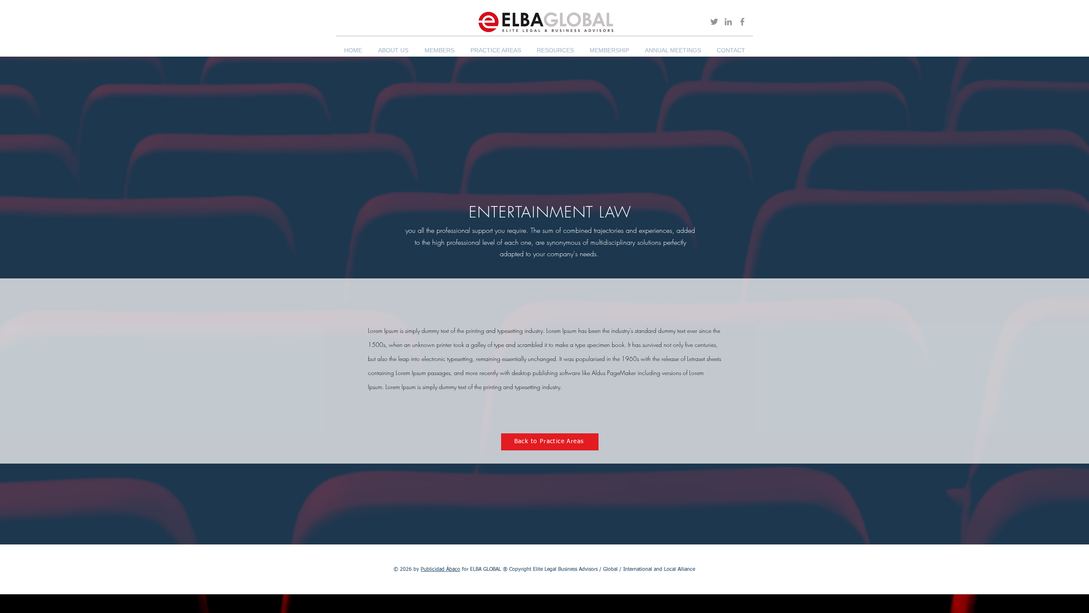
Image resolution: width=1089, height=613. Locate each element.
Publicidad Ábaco (440, 569)
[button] (393, 46)
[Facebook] (742, 22)
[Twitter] (714, 22)
